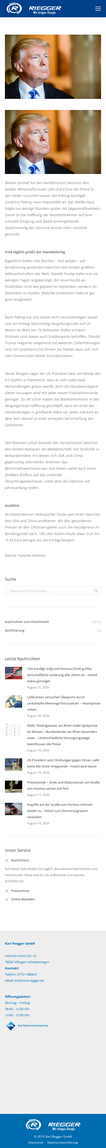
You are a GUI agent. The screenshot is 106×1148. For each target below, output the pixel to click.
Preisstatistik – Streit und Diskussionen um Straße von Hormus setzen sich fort (63, 785)
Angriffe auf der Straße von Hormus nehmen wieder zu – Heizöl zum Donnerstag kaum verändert (59, 810)
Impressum (36, 1142)
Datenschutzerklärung (62, 1142)
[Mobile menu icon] (98, 9)
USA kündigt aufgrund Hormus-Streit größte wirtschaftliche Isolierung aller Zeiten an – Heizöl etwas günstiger (62, 674)
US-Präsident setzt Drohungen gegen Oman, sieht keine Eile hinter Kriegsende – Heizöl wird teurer (63, 763)
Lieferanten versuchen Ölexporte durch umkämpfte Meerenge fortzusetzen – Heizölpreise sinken (63, 703)
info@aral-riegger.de (29, 980)
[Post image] (13, 673)
